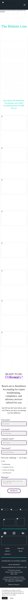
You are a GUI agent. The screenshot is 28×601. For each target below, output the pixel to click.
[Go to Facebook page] (6, 533)
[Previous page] (9, 364)
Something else (6, 473)
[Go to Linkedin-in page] (23, 533)
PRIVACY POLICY (14, 584)
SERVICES (20, 548)
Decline (11, 598)
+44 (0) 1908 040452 (14, 564)
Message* (5, 477)
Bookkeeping (6, 464)
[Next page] (18, 364)
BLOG (21, 551)
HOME (7, 548)
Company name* (7, 439)
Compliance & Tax (7, 467)
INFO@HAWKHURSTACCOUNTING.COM (14, 567)
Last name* (5, 429)
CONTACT (7, 554)
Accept (4, 598)
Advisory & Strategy (8, 470)
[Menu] (25, 5)
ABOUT (7, 551)
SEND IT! (14, 491)
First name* (5, 420)
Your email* (6, 448)
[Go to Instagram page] (15, 533)
